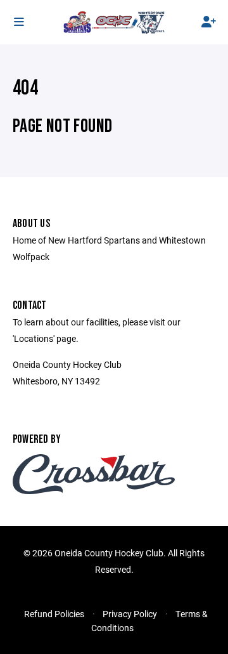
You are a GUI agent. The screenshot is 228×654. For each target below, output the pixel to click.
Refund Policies (54, 614)
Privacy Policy (130, 614)
